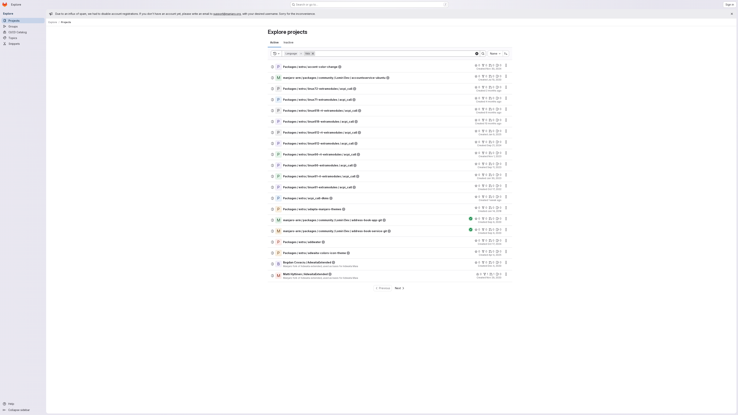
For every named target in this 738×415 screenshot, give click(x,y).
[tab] (274, 42)
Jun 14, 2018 (494, 211)
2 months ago (493, 90)
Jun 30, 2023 (494, 178)
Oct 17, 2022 (494, 189)
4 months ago (493, 101)
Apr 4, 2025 (495, 254)
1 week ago (495, 200)
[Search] (483, 54)
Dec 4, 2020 (494, 265)
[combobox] (495, 54)
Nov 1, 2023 (494, 156)
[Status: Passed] (470, 218)
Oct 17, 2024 (494, 243)
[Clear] (477, 53)
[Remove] (313, 53)
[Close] (732, 14)
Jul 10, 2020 (494, 79)
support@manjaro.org (227, 13)
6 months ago (493, 112)
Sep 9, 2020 (494, 222)
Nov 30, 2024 (493, 68)
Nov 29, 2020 (493, 277)
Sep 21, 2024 (494, 145)
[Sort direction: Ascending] (506, 54)
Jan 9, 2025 (494, 134)
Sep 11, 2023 (494, 167)
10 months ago (493, 123)
